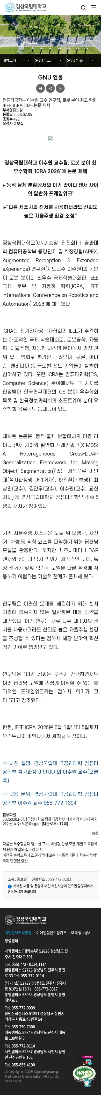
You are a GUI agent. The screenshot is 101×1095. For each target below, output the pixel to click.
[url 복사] (60, 88)
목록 (95, 833)
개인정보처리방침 (18, 932)
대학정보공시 (81, 932)
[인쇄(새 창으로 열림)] (40, 88)
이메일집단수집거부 (51, 932)
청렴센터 (11, 940)
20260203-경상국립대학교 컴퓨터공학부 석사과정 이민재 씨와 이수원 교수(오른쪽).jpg (50, 821)
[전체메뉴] (93, 7)
